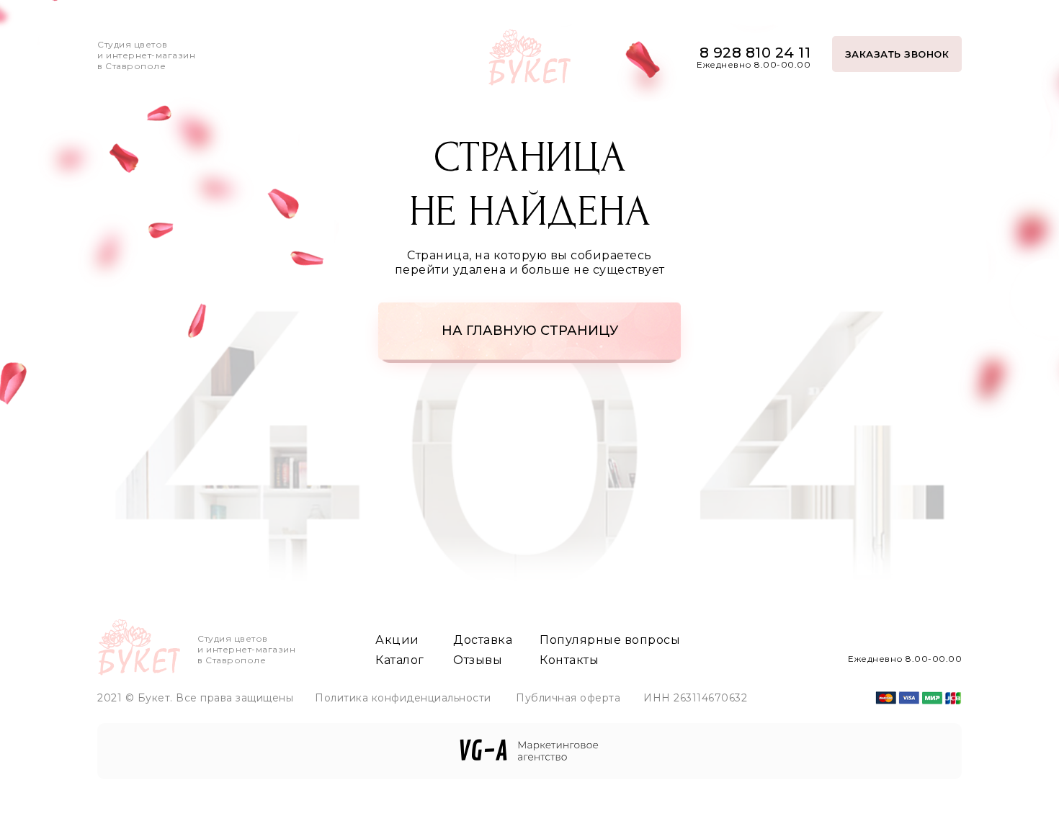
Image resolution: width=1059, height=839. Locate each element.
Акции (397, 640)
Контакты (569, 660)
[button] (897, 54)
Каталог (399, 660)
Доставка (482, 640)
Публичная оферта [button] (568, 697)
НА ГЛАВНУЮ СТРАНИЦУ (530, 330)
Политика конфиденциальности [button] (403, 697)
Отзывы (477, 660)
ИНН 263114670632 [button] (695, 697)
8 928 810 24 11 (755, 52)
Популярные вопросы (610, 640)
